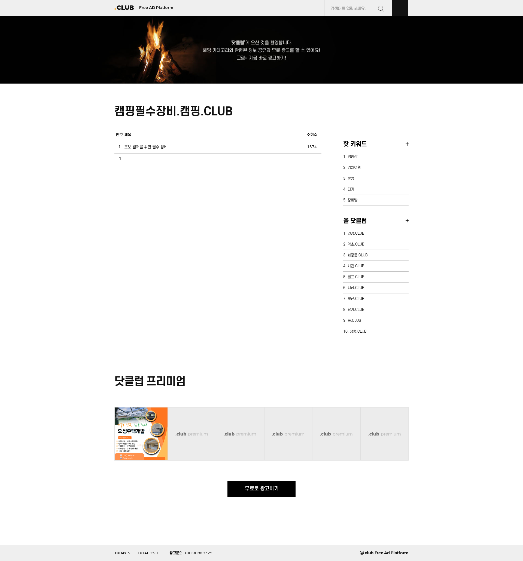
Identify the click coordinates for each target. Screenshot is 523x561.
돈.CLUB (354, 320)
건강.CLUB (356, 233)
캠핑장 (352, 157)
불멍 (351, 178)
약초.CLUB (356, 244)
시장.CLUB (356, 288)
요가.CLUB (356, 310)
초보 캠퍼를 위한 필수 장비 (146, 147)
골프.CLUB (356, 277)
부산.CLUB (356, 299)
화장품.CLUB (358, 255)
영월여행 (354, 167)
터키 (351, 189)
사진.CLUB (356, 266)
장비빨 (352, 200)
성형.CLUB (358, 331)
